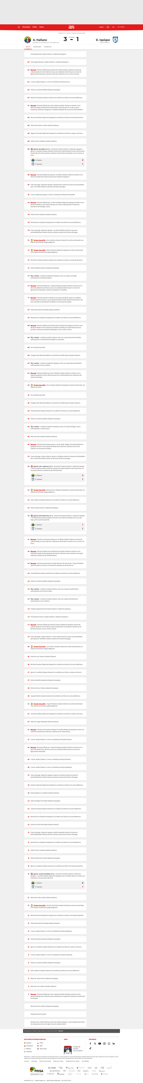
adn (102, 1067)
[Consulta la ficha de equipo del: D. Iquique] (33, 164)
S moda (78, 1074)
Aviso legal (34, 1061)
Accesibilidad (85, 1061)
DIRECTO (28, 47)
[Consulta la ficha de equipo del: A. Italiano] (33, 160)
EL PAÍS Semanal (85, 1071)
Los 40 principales (60, 1067)
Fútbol (34, 27)
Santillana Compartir (80, 1067)
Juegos (101, 27)
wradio (65, 1071)
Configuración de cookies (72, 1061)
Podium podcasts (61, 1074)
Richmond (108, 1071)
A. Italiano (38, 160)
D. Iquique (38, 164)
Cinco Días (71, 1071)
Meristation (94, 1074)
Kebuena (101, 1071)
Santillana (70, 1067)
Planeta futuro (92, 1071)
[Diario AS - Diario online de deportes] (71, 27)
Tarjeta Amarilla (39, 240)
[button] (36, 1074)
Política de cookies (58, 1061)
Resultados (26, 27)
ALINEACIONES (37, 47)
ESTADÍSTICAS (47, 47)
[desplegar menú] (18, 27)
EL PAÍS (52, 1067)
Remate (33, 70)
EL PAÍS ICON (70, 1074)
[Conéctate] (113, 27)
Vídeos (41, 27)
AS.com (96, 1067)
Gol (34, 149)
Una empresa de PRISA (36, 1070)
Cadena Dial (78, 1071)
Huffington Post (54, 1071)
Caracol (109, 1067)
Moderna (50, 1074)
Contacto (26, 1061)
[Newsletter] (108, 27)
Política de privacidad (45, 1061)
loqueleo (86, 1074)
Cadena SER (89, 1067)
